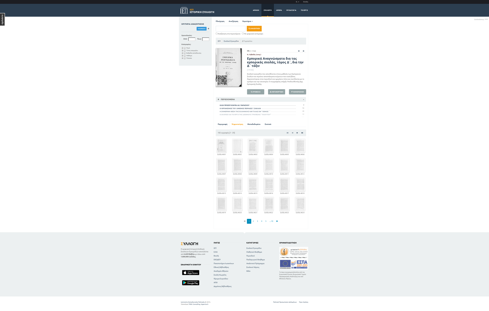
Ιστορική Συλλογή (202, 10)
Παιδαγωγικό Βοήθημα (255, 260)
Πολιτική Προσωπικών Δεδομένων (285, 302)
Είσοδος (305, 2)
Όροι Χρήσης (303, 302)
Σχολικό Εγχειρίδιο (231, 41)
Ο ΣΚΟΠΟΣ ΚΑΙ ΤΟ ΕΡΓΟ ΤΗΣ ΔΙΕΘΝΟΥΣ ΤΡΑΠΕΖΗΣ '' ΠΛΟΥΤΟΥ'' (245, 114)
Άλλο (248, 271)
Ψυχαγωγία (291, 10)
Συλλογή (268, 10)
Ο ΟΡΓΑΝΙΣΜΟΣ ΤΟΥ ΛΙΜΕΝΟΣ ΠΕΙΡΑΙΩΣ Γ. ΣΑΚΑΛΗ (240, 108)
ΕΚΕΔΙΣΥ (217, 260)
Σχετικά (268, 124)
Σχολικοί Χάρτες (252, 267)
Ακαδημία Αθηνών (221, 271)
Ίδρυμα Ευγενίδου (221, 279)
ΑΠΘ (216, 282)
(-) (486, 19)
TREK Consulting (194, 304)
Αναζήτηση (233, 21)
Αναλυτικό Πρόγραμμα (255, 263)
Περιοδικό (250, 256)
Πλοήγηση (220, 21)
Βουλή (216, 256)
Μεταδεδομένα (253, 124)
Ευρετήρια (247, 21)
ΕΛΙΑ (216, 252)
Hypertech (204, 304)
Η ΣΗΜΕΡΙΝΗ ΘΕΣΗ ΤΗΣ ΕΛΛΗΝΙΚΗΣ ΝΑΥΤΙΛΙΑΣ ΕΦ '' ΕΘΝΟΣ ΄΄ (245, 111)
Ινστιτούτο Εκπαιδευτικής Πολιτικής (193, 302)
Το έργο (304, 10)
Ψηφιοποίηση (237, 124)
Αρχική (256, 10)
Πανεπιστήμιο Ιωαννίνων (224, 263)
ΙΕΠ (219, 41)
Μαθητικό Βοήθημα (254, 252)
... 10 (271, 221)
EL (297, 2)
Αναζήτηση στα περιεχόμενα (228, 34)
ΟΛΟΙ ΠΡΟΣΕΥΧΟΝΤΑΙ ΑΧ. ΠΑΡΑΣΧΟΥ (234, 105)
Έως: (199, 39)
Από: (185, 39)
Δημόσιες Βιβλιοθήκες (223, 286)
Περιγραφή (222, 124)
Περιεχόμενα (227, 99)
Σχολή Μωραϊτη (220, 275)
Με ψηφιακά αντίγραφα (253, 34)
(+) (485, 19)
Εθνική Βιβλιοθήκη (221, 267)
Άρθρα (279, 10)
